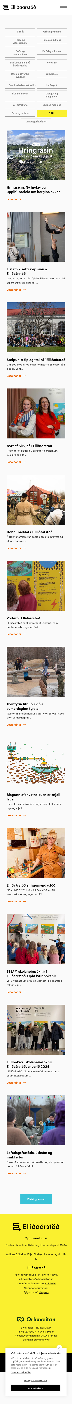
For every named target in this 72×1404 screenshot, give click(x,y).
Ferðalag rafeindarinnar (20, 53)
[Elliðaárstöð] (19, 7)
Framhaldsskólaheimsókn (22, 85)
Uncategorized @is (36, 121)
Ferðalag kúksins (52, 39)
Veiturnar (52, 62)
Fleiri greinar (36, 1199)
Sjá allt (20, 31)
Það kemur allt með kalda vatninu (20, 64)
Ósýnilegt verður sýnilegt (20, 75)
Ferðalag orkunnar (52, 51)
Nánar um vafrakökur (21, 1372)
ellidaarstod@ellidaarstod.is (36, 1279)
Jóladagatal (52, 73)
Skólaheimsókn (20, 93)
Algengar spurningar (36, 1288)
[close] (59, 1348)
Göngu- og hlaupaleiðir (52, 95)
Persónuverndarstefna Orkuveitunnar (36, 1335)
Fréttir (52, 113)
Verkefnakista (20, 104)
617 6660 (50, 1283)
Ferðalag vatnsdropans (20, 41)
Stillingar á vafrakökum (35, 1380)
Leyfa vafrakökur (35, 1388)
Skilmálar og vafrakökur (36, 1339)
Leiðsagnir (52, 85)
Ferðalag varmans (52, 31)
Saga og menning (52, 104)
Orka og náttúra (20, 113)
